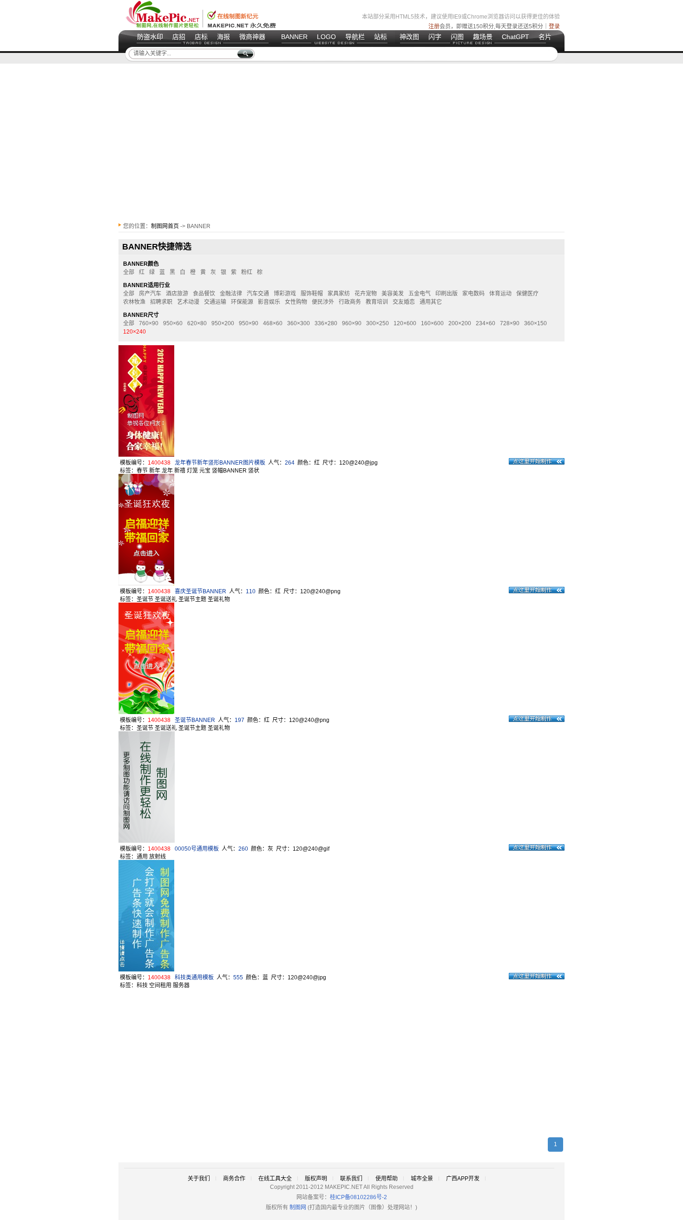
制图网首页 (165, 226)
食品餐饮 (204, 293)
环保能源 (242, 302)
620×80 (197, 323)
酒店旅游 (177, 293)
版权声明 (316, 1178)
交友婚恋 (404, 302)
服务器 (181, 985)
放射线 (157, 856)
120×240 (134, 331)
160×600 (432, 323)
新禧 (179, 470)
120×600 (405, 323)
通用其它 (431, 302)
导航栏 (355, 36)
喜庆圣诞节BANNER (200, 591)
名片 (545, 36)
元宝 (204, 470)
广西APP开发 (462, 1178)
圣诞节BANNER (195, 720)
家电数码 (473, 293)
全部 (128, 272)
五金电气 (419, 293)
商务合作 (234, 1178)
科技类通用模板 (194, 977)
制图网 (297, 1207)
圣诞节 (145, 599)
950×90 (248, 323)
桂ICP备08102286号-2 (358, 1197)
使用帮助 (386, 1178)
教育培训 (377, 302)
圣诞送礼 (166, 599)
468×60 (272, 323)
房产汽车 (150, 293)
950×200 (222, 323)
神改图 (409, 36)
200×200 (459, 323)
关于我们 (199, 1178)
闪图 (457, 36)
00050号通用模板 (197, 849)
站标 (380, 36)
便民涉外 (323, 302)
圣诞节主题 (192, 599)
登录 (554, 26)
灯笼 (192, 470)
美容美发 (392, 293)
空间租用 (160, 985)
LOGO (326, 36)
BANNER (294, 36)
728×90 (509, 323)
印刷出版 (446, 293)
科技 (142, 985)
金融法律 (231, 293)
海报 (223, 36)
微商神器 (252, 36)
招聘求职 (161, 302)
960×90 (351, 323)
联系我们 (351, 1178)
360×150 (535, 323)
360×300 (298, 323)
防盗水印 (150, 36)
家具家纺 (339, 293)
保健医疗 (527, 293)
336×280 (326, 323)
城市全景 (422, 1178)
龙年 (167, 470)
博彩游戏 (285, 293)
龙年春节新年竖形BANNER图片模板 (220, 462)
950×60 (173, 323)
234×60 (485, 323)
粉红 (246, 272)
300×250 (377, 323)
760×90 (148, 323)
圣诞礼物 (219, 599)
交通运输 (215, 302)
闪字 (434, 36)
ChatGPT (515, 36)
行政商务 (350, 302)
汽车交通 (258, 293)
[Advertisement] (341, 143)
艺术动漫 (188, 302)
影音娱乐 (269, 302)
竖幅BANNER (229, 470)
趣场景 (483, 36)
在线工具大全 (275, 1178)
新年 (154, 470)
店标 (201, 36)
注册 (434, 26)
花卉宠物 (366, 293)
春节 (142, 470)
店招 (178, 36)
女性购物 (296, 302)
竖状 (253, 470)
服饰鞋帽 (312, 293)
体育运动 (500, 293)
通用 (142, 856)
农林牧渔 (134, 302)
